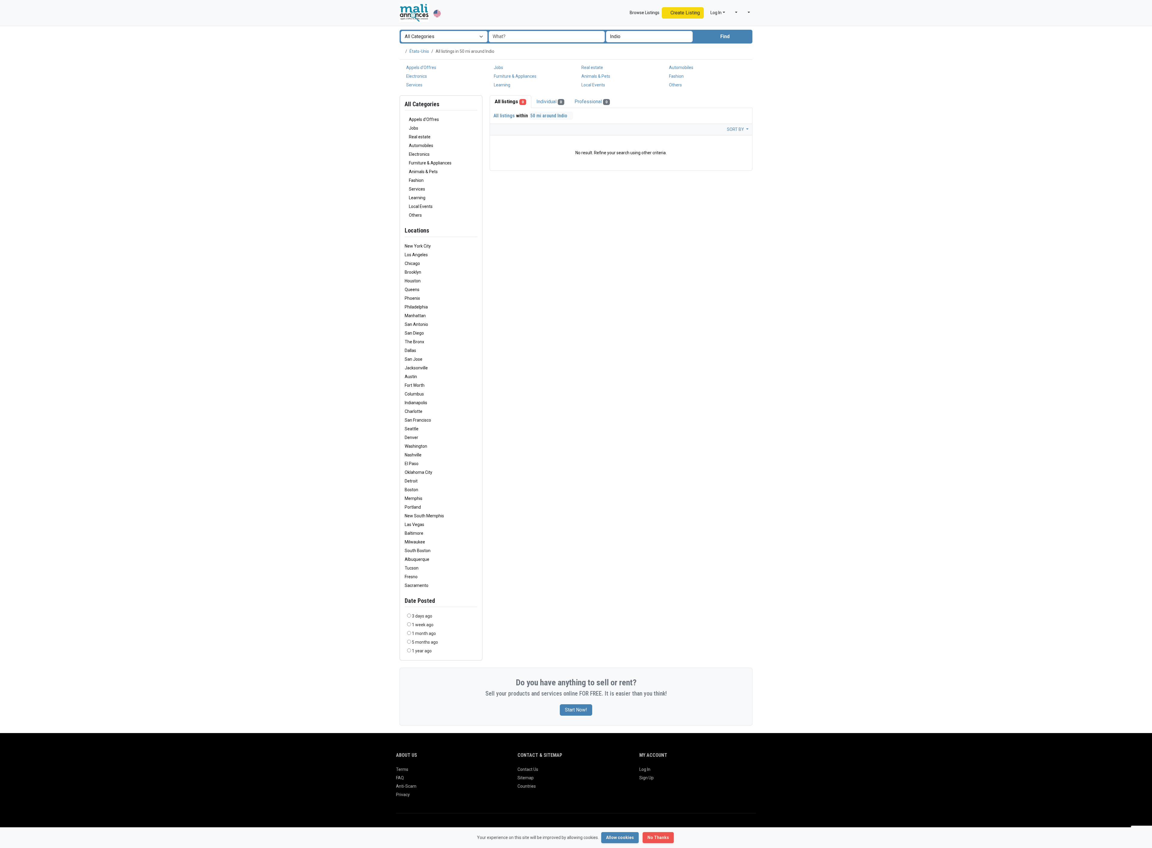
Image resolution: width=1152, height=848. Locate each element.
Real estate (591, 67)
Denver (411, 437)
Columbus (414, 394)
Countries (527, 786)
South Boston (417, 550)
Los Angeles (416, 254)
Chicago (412, 263)
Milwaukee (415, 542)
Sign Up (646, 777)
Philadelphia (416, 307)
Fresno (411, 576)
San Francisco (418, 420)
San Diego (414, 333)
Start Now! (576, 710)
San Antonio (416, 324)
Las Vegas (414, 524)
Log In (644, 769)
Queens (412, 289)
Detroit (411, 481)
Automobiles (680, 67)
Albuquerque (417, 559)
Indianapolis (416, 402)
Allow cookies (620, 837)
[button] (734, 12)
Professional (591, 101)
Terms (402, 769)
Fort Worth (414, 385)
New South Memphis (424, 515)
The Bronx (414, 341)
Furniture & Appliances (514, 76)
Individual (549, 101)
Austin (411, 376)
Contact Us (528, 769)
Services (413, 85)
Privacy (403, 794)
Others (675, 85)
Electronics (416, 76)
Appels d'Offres (420, 67)
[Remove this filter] (474, 230)
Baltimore (414, 533)
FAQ (400, 777)
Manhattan (415, 315)
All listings (509, 101)
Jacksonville (416, 367)
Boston (411, 489)
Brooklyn (413, 272)
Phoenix (412, 298)
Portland (413, 507)
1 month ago (424, 633)
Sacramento (416, 585)
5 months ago (425, 642)
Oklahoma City (418, 472)
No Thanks (658, 837)
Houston (413, 280)
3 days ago (422, 616)
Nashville (413, 455)
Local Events (592, 85)
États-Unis (419, 51)
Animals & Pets (595, 76)
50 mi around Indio (549, 116)
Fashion (676, 76)
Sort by (736, 129)
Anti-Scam (406, 786)
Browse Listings (644, 12)
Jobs (498, 67)
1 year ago (422, 650)
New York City (418, 246)
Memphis (413, 498)
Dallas (410, 350)
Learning (501, 85)
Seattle (411, 428)
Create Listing (684, 13)
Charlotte (413, 411)
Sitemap (526, 777)
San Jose (413, 359)
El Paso (411, 463)
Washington (416, 446)
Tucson (411, 568)
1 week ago (423, 624)
